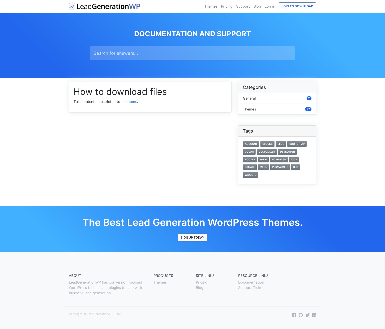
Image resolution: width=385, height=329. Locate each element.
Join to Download (297, 6)
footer (250, 159)
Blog (257, 6)
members (129, 101)
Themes (210, 6)
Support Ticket (251, 287)
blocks (267, 143)
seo (295, 167)
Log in (270, 6)
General (276, 98)
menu (263, 167)
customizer (267, 151)
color (249, 151)
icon (294, 159)
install (250, 167)
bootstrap (297, 143)
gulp (263, 159)
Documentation (251, 282)
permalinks (280, 167)
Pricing (227, 6)
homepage (279, 159)
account (251, 143)
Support (243, 6)
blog (281, 143)
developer (287, 151)
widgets (250, 174)
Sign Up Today (192, 237)
